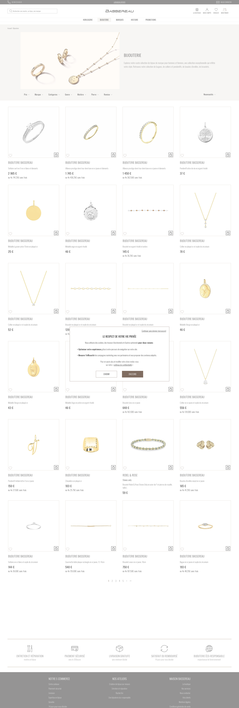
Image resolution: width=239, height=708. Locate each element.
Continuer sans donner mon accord (154, 330)
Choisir (106, 374)
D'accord (132, 374)
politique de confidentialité (123, 364)
